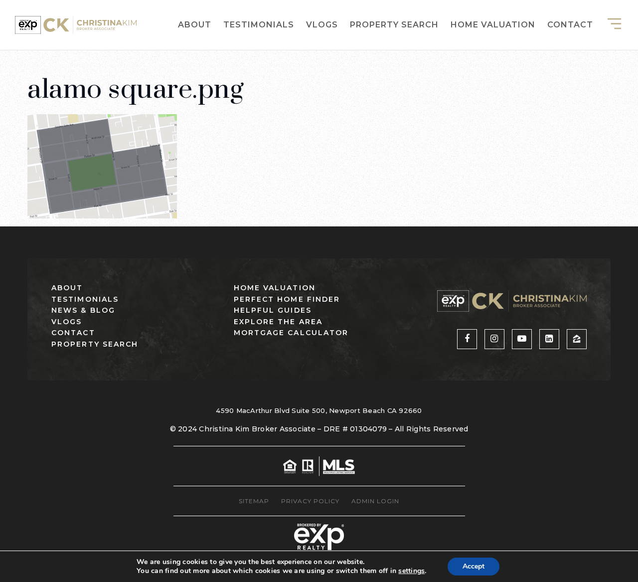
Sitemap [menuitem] (254, 501)
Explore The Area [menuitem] (278, 321)
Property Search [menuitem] (394, 24)
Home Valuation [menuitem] (493, 24)
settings (411, 571)
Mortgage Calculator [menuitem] (291, 332)
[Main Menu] (614, 23)
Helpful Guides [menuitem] (273, 310)
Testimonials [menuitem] (258, 24)
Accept (473, 566)
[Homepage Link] (76, 24)
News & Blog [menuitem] (83, 310)
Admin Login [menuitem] (375, 501)
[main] (319, 109)
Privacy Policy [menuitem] (310, 501)
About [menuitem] (194, 24)
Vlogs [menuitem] (322, 24)
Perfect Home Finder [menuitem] (287, 299)
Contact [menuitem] (570, 24)
